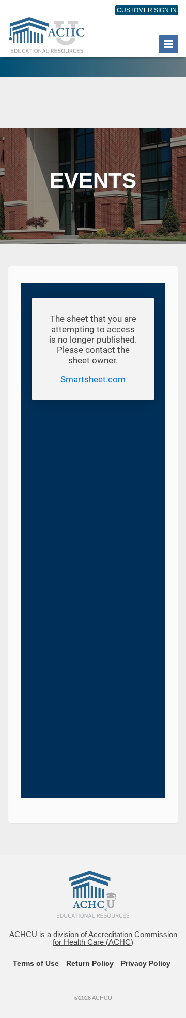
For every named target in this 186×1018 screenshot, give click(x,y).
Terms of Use (36, 963)
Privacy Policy (146, 963)
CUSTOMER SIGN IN (147, 10)
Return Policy (90, 963)
